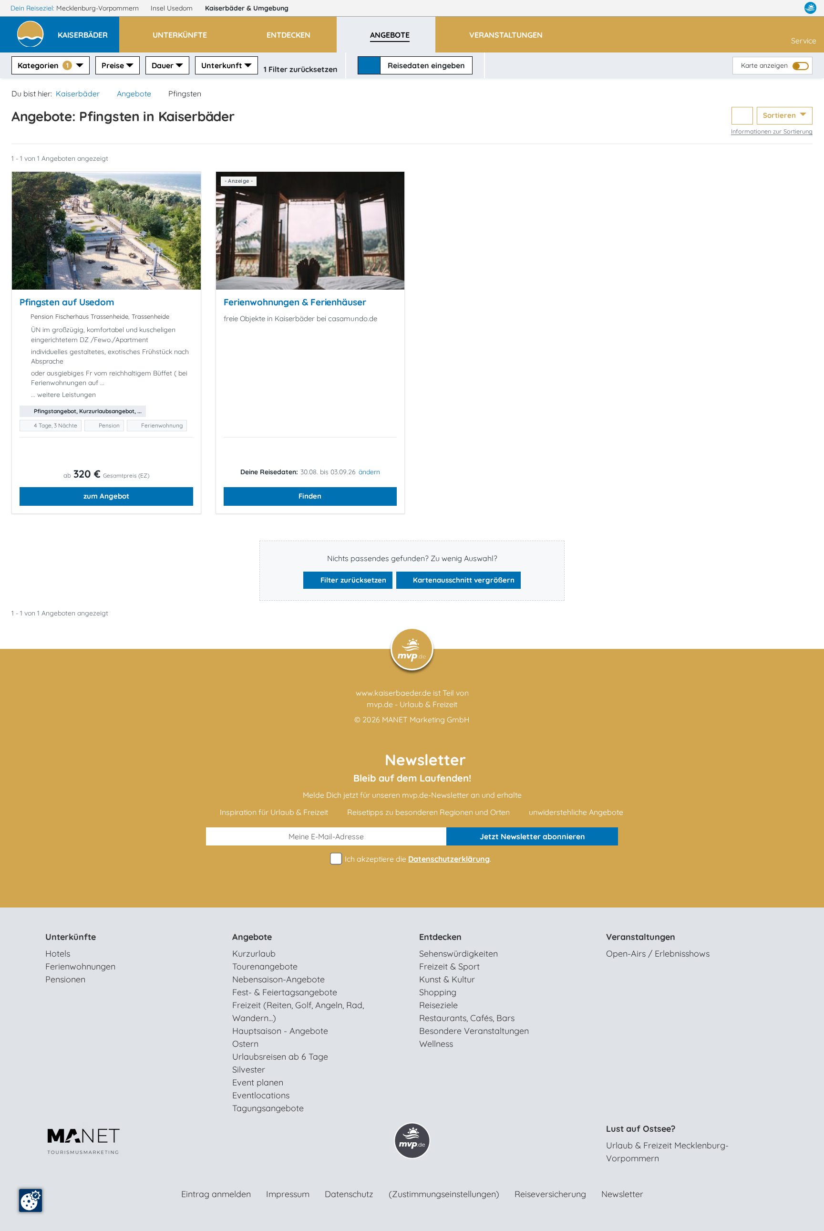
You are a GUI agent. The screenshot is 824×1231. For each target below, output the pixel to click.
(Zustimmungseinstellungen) (444, 1194)
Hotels (57, 953)
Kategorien (43, 65)
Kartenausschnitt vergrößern (463, 579)
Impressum (287, 1194)
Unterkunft (221, 65)
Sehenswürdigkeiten (458, 953)
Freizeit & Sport (449, 966)
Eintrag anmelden (216, 1194)
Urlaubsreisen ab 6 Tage (280, 1056)
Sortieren (780, 115)
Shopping (437, 992)
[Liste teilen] (742, 116)
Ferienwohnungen (80, 966)
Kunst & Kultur (447, 979)
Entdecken (440, 936)
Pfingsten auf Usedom (67, 302)
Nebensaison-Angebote (278, 979)
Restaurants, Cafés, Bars (467, 1017)
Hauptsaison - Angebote (280, 1030)
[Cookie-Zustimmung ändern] (30, 1200)
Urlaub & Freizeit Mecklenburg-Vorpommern (667, 1152)
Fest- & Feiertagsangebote (284, 992)
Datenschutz (349, 1194)
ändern (369, 472)
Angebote (134, 93)
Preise (113, 65)
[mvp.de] (810, 8)
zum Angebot (106, 496)
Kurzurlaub (254, 953)
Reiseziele (438, 1005)
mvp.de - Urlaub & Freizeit (412, 704)
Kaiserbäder (246, 8)
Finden (310, 496)
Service (803, 40)
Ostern (245, 1043)
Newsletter (622, 1194)
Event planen (257, 1082)
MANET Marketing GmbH (426, 719)
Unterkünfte (70, 936)
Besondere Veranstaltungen (474, 1030)
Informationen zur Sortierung (772, 131)
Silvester (248, 1069)
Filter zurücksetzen (352, 579)
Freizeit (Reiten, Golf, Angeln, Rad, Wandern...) (298, 1011)
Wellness (436, 1043)
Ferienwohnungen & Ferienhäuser (295, 302)
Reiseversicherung (550, 1194)
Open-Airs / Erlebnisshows (658, 953)
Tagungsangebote (268, 1108)
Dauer (163, 65)
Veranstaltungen (640, 936)
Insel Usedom (173, 8)
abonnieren (532, 836)
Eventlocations (260, 1095)
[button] (88, 30)
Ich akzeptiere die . (417, 859)
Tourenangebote (265, 966)
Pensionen (65, 979)
